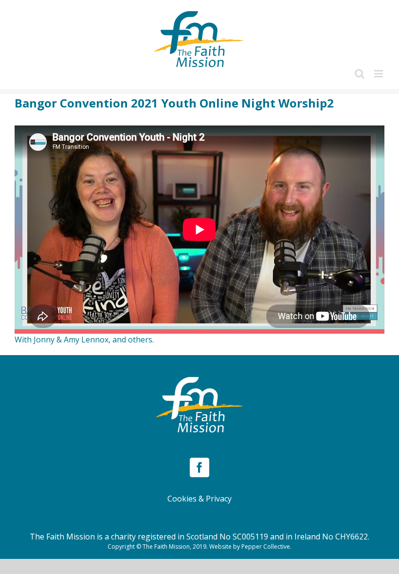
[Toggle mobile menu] (379, 74)
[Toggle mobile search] (359, 74)
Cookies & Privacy (199, 498)
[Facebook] (199, 467)
